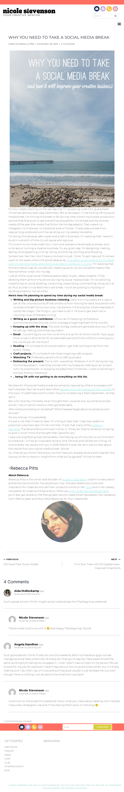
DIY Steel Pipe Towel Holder (21, 562)
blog (89, 487)
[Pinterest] (103, 8)
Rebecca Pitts (26, 44)
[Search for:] (106, 15)
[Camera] (97, 8)
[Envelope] (115, 8)
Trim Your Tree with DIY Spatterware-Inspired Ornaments (97, 564)
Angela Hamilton (26, 644)
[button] (119, 23)
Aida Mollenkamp (26, 590)
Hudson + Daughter (74, 479)
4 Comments (68, 44)
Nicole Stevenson (31, 617)
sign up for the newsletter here (89, 491)
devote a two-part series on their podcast (86, 389)
